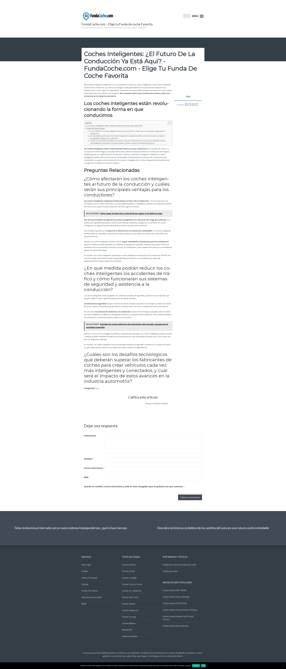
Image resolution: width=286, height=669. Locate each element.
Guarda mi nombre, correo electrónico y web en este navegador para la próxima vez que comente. (133, 486)
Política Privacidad (89, 578)
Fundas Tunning (129, 617)
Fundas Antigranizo (130, 610)
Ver (203, 665)
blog (97, 388)
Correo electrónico (94, 468)
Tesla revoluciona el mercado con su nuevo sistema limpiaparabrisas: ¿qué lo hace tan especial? (74, 528)
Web (86, 477)
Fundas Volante (128, 603)
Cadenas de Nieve (129, 636)
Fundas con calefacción (132, 591)
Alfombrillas (127, 630)
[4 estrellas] (137, 401)
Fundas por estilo (170, 571)
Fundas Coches (128, 571)
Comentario (90, 435)
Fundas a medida (129, 578)
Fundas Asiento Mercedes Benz (176, 626)
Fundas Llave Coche (130, 597)
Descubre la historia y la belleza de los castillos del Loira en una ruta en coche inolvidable (213, 528)
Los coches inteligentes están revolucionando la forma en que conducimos (115, 126)
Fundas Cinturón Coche (132, 584)
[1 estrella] (121, 401)
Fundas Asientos (129, 564)
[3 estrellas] (131, 401)
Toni (188, 96)
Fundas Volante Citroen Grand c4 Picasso (180, 610)
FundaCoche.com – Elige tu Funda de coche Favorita (117, 24)
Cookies (85, 571)
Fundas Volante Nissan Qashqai (176, 597)
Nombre (89, 458)
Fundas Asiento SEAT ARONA (174, 590)
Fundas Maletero (129, 623)
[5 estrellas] (142, 401)
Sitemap (85, 584)
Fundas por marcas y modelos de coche (179, 564)
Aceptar (196, 665)
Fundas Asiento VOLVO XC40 (174, 603)
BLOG (84, 603)
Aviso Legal (86, 564)
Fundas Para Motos (90, 591)
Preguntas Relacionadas (96, 128)
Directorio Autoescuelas (92, 597)
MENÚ (195, 16)
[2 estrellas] (126, 401)
